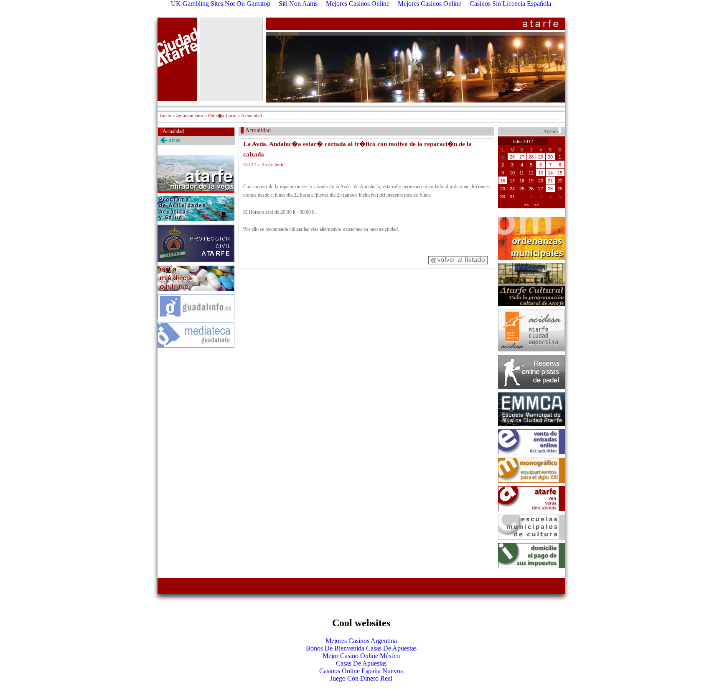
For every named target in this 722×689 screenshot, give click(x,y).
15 (559, 172)
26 (512, 156)
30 (550, 156)
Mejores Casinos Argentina (361, 640)
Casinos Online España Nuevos (361, 670)
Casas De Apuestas (361, 663)
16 (502, 180)
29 (540, 156)
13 (540, 172)
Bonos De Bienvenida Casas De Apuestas (361, 648)
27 (521, 156)
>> (536, 204)
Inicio (165, 115)
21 (550, 180)
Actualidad (173, 131)
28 (531, 156)
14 (550, 172)
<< (526, 204)
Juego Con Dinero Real (361, 678)
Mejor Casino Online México (361, 655)
